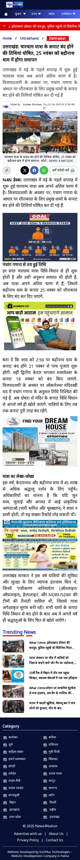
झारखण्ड (13, 809)
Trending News (19, 632)
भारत (51, 14)
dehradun (57, 38)
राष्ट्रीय (51, 809)
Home (7, 38)
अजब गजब (54, 773)
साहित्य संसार (15, 752)
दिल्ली (51, 802)
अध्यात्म (52, 766)
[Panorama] (40, 441)
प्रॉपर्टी (11, 766)
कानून (51, 781)
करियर (51, 737)
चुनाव (19, 14)
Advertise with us (28, 833)
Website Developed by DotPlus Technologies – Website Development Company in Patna (40, 854)
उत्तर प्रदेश (14, 817)
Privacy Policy (28, 840)
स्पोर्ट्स (11, 773)
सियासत (52, 759)
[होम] (12, 6)
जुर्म (10, 744)
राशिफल (52, 744)
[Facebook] (34, 170)
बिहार (11, 802)
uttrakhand (29, 38)
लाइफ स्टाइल (15, 788)
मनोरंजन (67, 14)
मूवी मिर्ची (53, 752)
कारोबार (12, 737)
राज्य (34, 14)
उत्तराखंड (53, 817)
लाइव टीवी (13, 781)
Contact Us (54, 840)
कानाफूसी (13, 795)
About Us (56, 833)
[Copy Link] (7, 170)
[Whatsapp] (44, 170)
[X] (24, 170)
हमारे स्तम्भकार (16, 759)
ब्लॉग (50, 795)
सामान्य (52, 788)
